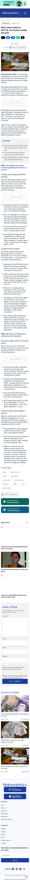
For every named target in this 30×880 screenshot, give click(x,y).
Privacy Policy (4, 813)
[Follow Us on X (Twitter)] (24, 869)
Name (4, 639)
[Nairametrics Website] (10, 13)
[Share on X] (3, 37)
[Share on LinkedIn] (13, 37)
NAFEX (15, 484)
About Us (3, 808)
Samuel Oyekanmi (15, 43)
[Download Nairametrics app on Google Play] (15, 789)
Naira (23, 484)
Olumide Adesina (25, 719)
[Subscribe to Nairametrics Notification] (26, 876)
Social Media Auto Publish (9, 879)
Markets (3, 834)
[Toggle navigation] (25, 13)
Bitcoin (4, 472)
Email (4, 647)
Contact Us (4, 811)
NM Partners (4, 816)
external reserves (19, 480)
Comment (5, 616)
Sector (2, 837)
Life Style (3, 843)
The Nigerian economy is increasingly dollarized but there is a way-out (14, 167)
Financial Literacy (5, 840)
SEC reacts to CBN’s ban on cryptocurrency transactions (13, 335)
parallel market (6, 488)
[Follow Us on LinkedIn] (17, 869)
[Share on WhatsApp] (18, 37)
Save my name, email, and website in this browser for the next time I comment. (13, 668)
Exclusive (3, 829)
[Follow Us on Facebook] (13, 869)
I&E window (5, 484)
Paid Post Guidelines (6, 819)
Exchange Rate (6, 480)
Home (2, 20)
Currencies (7, 20)
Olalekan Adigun (25, 745)
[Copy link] (23, 37)
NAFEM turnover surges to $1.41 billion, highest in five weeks (13, 741)
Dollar (4, 476)
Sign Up (15, 860)
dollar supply (14, 476)
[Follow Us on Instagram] (20, 869)
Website (5, 656)
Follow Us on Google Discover (19, 47)
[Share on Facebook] (8, 37)
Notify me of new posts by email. (13, 678)
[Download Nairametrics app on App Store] (15, 796)
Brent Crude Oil (15, 472)
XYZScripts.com (23, 879)
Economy (3, 832)
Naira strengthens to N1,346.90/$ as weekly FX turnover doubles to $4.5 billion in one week (15, 148)
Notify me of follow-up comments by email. (14, 676)
